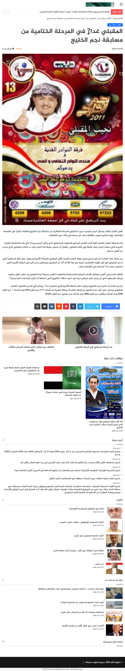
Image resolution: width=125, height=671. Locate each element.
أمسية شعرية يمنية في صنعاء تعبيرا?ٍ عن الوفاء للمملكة (63, 394)
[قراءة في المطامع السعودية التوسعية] (114, 513)
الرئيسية (117, 18)
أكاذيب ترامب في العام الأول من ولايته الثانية (83, 626)
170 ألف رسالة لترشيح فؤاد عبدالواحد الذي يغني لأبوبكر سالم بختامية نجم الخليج (106, 424)
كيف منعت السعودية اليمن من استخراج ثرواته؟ (82, 602)
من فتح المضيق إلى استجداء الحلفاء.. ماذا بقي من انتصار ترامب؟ (82, 12)
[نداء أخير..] (114, 568)
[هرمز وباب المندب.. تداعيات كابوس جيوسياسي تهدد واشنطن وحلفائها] (114, 593)
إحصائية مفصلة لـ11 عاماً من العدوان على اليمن (82, 612)
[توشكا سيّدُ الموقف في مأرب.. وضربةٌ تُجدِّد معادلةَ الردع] (114, 555)
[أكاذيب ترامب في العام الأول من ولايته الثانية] (114, 630)
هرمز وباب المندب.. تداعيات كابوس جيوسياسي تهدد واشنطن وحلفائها (71, 589)
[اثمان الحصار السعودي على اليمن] (114, 540)
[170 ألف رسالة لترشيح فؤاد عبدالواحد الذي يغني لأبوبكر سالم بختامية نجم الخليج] (104, 392)
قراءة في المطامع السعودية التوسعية (86, 509)
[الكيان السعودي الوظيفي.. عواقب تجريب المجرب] (114, 526)
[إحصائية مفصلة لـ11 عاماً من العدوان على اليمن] (114, 616)
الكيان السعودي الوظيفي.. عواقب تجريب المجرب (81, 522)
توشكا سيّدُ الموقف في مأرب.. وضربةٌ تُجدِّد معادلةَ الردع (78, 550)
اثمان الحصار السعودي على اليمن (89, 536)
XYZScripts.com (76, 669)
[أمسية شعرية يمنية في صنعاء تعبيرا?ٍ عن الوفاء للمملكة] (62, 377)
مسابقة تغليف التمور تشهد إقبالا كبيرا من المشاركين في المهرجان (21, 369)
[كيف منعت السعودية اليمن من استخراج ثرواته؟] (114, 605)
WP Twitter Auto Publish (51, 669)
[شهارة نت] (99, 4)
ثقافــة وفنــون (104, 18)
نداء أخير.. (99, 564)
